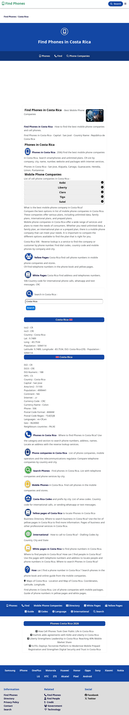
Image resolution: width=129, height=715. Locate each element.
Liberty (62, 187)
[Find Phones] (125, 3)
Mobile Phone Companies (48, 605)
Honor (76, 670)
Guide (30, 611)
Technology (53, 709)
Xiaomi (109, 670)
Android (87, 676)
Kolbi (62, 182)
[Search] (111, 4)
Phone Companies (79, 55)
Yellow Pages (41, 257)
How (34, 570)
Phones (45, 55)
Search (118, 4)
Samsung (10, 670)
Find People (53, 698)
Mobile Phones (40, 484)
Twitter (91, 698)
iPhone (23, 670)
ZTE (55, 676)
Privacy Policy (11, 702)
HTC (46, 676)
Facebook (93, 694)
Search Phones (41, 470)
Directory (74, 605)
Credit (50, 702)
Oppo (88, 670)
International (41, 534)
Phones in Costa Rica (44, 152)
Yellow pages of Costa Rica (47, 513)
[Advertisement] (64, 79)
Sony (98, 670)
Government (54, 705)
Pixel (76, 676)
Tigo (62, 197)
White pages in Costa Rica (47, 548)
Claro (62, 192)
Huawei (64, 670)
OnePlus (36, 670)
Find (59, 55)
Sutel (62, 201)
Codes (44, 611)
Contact (8, 705)
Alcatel (65, 676)
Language (60, 611)
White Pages (39, 275)
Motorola (51, 670)
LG (38, 676)
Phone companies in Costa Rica (49, 452)
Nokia (120, 670)
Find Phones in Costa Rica (38, 126)
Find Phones (15, 3)
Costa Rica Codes (42, 499)
